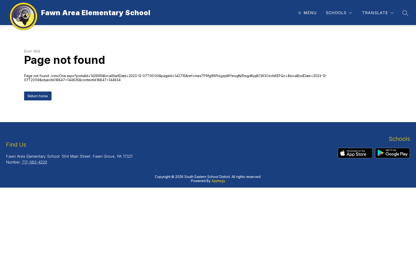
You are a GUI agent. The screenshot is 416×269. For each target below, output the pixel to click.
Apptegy (218, 181)
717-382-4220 (34, 162)
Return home (38, 96)
